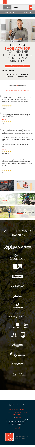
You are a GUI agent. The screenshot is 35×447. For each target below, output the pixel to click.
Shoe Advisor (17, 48)
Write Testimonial (23, 91)
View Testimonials (11, 91)
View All (17, 428)
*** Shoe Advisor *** (17, 66)
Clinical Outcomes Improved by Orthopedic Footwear (17, 412)
